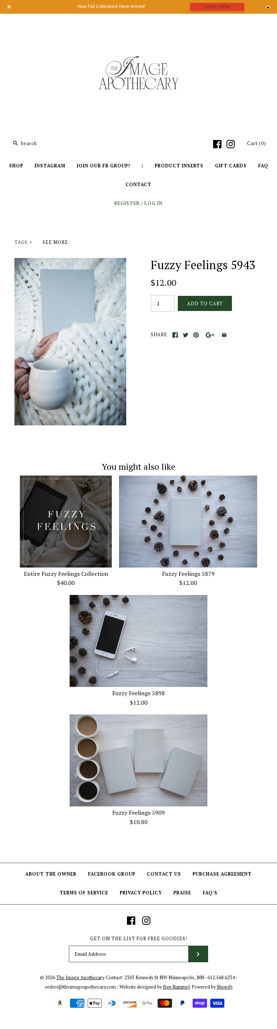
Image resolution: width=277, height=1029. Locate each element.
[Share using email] (224, 335)
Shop (16, 166)
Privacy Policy (141, 893)
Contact (138, 184)
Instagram (50, 166)
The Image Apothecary (80, 978)
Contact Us (164, 874)
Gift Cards (231, 166)
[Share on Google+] (210, 335)
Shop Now (217, 6)
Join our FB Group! (103, 166)
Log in (153, 203)
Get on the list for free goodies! (138, 939)
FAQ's (210, 893)
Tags (23, 242)
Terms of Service (84, 893)
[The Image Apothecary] (138, 25)
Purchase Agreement (222, 874)
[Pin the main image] (196, 335)
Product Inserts (179, 166)
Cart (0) (256, 143)
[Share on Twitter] (185, 335)
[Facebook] (217, 144)
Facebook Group (111, 874)
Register (127, 203)
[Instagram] (231, 144)
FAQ (263, 166)
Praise (182, 893)
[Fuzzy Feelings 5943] (70, 262)
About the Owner (50, 874)
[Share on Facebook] (175, 335)
